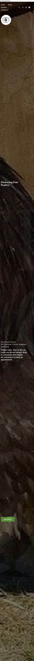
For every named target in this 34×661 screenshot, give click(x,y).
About (10, 5)
